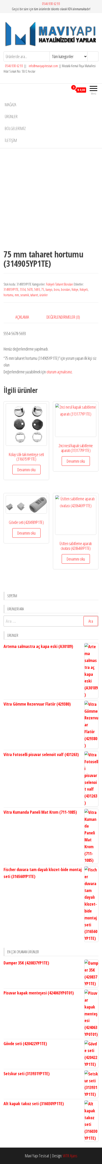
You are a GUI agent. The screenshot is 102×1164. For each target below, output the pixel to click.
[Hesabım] (65, 89)
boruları (65, 289)
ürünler (43, 295)
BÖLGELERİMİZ (15, 128)
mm (17, 295)
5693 (37, 289)
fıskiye (75, 289)
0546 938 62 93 (51, 3)
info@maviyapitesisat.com (43, 66)
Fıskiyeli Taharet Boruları (59, 284)
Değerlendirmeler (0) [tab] (63, 317)
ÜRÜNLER (11, 116)
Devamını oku (26, 469)
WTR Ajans (70, 1156)
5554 (23, 289)
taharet (34, 295)
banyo (49, 289)
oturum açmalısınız (59, 372)
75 (42, 289)
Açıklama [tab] (22, 317)
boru (57, 289)
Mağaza (10, 104)
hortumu (8, 295)
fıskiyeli (84, 289)
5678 (30, 289)
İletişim (11, 140)
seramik (24, 295)
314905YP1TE (11, 289)
